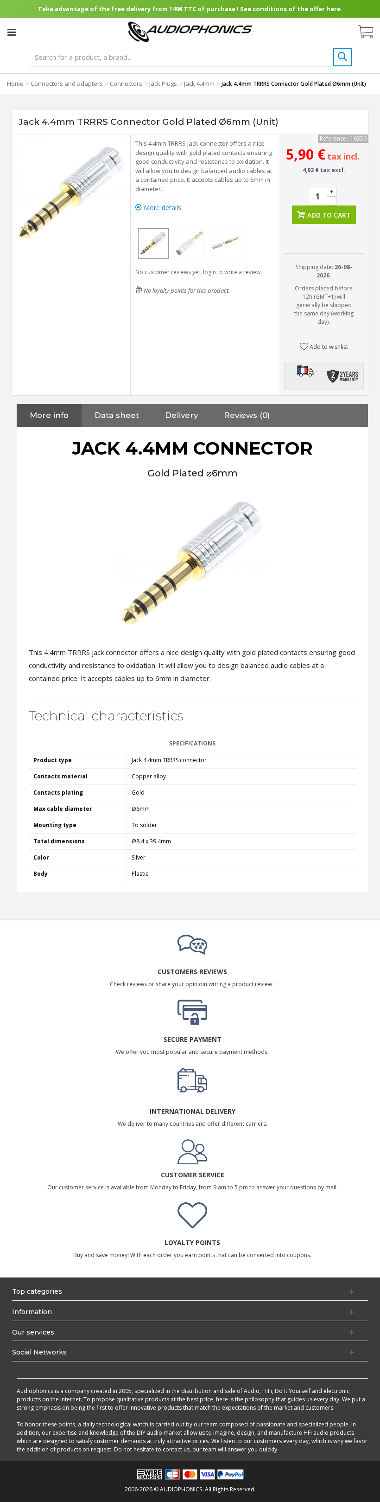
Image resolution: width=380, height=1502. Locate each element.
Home (15, 83)
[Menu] (11, 32)
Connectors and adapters (67, 83)
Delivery (181, 415)
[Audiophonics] (190, 31)
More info (49, 415)
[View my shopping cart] (370, 32)
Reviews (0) (247, 415)
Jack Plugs (163, 83)
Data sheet (117, 415)
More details (161, 207)
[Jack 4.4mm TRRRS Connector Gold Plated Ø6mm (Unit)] (153, 243)
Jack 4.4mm (199, 83)
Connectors (126, 83)
